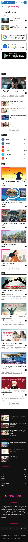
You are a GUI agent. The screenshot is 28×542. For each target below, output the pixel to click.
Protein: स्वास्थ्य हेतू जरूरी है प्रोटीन (17, 101)
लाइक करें (25, 139)
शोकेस (3, 88)
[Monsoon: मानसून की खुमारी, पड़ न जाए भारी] (14, 215)
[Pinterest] (14, 528)
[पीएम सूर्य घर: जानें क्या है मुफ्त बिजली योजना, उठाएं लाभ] (5, 444)
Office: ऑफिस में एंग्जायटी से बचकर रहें (12, 91)
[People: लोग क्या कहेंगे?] (14, 255)
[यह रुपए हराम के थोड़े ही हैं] (5, 20)
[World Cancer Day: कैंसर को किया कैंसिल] (14, 283)
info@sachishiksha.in (12, 517)
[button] (2, 7)
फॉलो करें (25, 143)
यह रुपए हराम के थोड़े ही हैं (14, 18)
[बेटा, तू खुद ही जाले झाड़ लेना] (5, 27)
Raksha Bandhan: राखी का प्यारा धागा (17, 108)
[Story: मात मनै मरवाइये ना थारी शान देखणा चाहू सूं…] (14, 173)
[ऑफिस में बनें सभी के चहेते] (5, 458)
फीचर (2, 261)
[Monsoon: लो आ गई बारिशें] (14, 236)
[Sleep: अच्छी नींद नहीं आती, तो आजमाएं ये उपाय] (5, 117)
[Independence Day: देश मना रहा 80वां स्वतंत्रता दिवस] (5, 425)
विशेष (2, 178)
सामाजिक (3, 363)
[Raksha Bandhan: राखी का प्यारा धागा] (5, 110)
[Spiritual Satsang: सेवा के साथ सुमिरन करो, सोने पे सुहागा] (14, 383)
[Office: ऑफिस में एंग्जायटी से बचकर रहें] (14, 83)
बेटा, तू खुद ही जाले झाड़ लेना (15, 26)
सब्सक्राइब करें (24, 158)
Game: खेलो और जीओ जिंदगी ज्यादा (17, 449)
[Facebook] (2, 528)
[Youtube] (25, 528)
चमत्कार (3, 314)
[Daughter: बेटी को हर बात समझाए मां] (14, 335)
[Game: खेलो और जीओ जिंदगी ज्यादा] (5, 451)
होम (2, 10)
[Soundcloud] (17, 528)
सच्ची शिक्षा (11, 20)
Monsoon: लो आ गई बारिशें (9, 244)
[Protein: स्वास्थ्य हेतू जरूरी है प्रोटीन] (5, 103)
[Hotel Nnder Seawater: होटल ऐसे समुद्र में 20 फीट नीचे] (14, 358)
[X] (21, 528)
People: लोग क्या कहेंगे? (8, 263)
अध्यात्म (3, 288)
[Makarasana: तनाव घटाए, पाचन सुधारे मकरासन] (5, 124)
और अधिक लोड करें (13, 130)
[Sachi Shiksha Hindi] (14, 496)
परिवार (3, 340)
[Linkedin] (10, 528)
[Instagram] (6, 528)
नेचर (2, 220)
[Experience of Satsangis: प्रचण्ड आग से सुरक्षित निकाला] (14, 309)
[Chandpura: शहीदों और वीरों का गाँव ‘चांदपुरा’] (14, 194)
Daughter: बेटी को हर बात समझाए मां (12, 343)
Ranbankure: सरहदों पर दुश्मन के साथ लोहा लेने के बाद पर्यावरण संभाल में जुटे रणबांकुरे (17, 432)
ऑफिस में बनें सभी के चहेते (15, 457)
